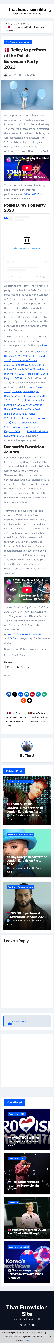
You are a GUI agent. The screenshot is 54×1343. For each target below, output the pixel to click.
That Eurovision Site (27, 9)
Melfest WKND (31, 194)
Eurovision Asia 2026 (19, 1247)
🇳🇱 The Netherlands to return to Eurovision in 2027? (23, 1185)
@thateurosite (19, 1021)
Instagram (35, 634)
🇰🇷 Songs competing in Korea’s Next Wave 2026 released (25, 1273)
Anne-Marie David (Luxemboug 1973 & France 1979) (22, 414)
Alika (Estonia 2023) (23, 365)
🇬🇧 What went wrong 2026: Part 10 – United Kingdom (27, 1231)
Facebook (22, 634)
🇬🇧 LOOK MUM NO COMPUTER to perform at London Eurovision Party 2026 (25, 809)
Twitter (12, 634)
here (44, 345)
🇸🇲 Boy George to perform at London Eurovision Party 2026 (27, 860)
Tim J (15, 74)
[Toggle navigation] (5, 11)
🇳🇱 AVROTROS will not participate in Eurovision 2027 (25, 1141)
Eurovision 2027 (16, 1114)
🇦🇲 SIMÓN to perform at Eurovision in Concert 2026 (26, 915)
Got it (29, 1340)
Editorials (13, 1202)
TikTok (12, 638)
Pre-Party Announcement (18, 42)
